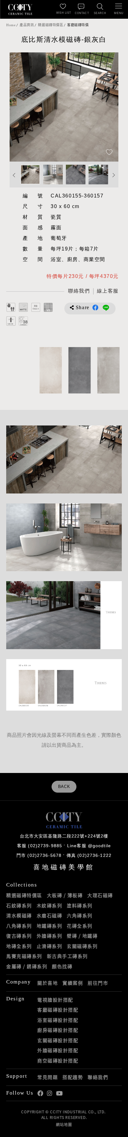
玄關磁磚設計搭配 (57, 1040)
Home (11, 25)
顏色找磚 (62, 966)
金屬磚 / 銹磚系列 (26, 966)
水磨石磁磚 (49, 915)
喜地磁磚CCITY (20, 9)
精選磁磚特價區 (50, 25)
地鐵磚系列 (49, 925)
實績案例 (72, 982)
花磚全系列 (80, 925)
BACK (64, 787)
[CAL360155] (49, 370)
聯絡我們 (98, 1077)
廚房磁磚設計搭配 (57, 1030)
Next (107, 107)
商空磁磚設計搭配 (57, 1060)
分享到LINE (106, 307)
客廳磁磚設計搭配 (57, 1009)
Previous (20, 107)
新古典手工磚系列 (67, 956)
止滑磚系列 (49, 946)
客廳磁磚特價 (78, 25)
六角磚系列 (80, 915)
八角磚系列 (19, 925)
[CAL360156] (107, 370)
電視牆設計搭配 (55, 999)
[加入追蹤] (109, 152)
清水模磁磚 (19, 915)
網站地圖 (64, 1124)
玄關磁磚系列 (82, 946)
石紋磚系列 (19, 905)
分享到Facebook (95, 307)
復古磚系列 (19, 935)
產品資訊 (27, 25)
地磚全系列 (19, 946)
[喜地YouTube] (59, 1093)
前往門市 (98, 982)
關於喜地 (47, 982)
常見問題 (47, 1077)
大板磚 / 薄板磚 (65, 895)
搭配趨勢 (72, 1077)
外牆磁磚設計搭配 (57, 1050)
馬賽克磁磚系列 (24, 956)
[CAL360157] (78, 370)
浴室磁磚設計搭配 (57, 1020)
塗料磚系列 (80, 905)
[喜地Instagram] (49, 1093)
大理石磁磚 (100, 895)
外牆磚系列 (49, 935)
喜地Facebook (40, 1093)
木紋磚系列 (49, 905)
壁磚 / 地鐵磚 (82, 935)
